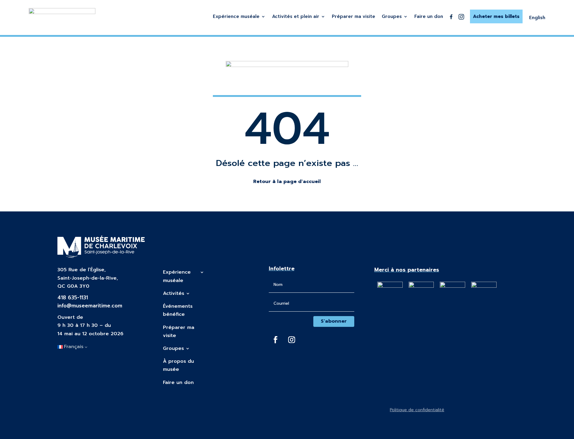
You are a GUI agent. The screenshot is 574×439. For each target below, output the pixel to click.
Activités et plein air (295, 17)
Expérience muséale (236, 17)
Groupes (392, 17)
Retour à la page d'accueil (287, 181)
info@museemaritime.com (89, 306)
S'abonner (334, 321)
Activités (173, 293)
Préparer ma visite (353, 17)
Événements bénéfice (178, 310)
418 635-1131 (72, 297)
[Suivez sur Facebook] (276, 340)
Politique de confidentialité (417, 410)
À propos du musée (178, 365)
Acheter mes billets (496, 16)
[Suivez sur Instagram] (292, 340)
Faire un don (428, 17)
